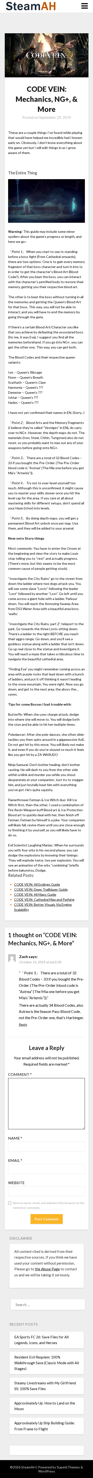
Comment (20, 1074)
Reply (23, 1024)
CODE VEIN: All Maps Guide (35, 894)
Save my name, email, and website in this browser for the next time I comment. (48, 1205)
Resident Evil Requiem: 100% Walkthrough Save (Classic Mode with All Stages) (46, 1363)
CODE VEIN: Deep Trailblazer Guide (41, 889)
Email (15, 1160)
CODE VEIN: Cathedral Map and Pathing (44, 899)
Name (15, 1138)
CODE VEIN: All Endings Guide (37, 884)
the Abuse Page (47, 1269)
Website (16, 1182)
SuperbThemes (68, 1467)
